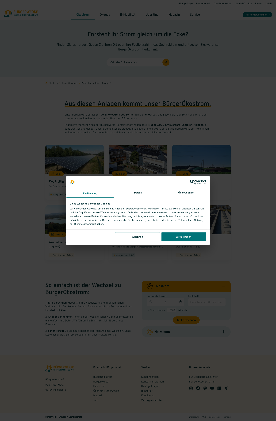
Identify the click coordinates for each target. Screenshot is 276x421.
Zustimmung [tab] (90, 193)
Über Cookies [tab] (186, 192)
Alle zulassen (183, 236)
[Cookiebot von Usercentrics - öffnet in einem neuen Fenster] (192, 182)
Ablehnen (137, 236)
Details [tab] (138, 192)
